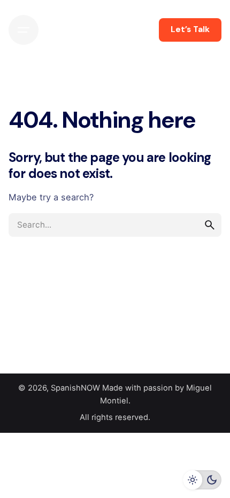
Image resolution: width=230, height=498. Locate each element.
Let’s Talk (190, 29)
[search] (209, 225)
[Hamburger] (24, 30)
